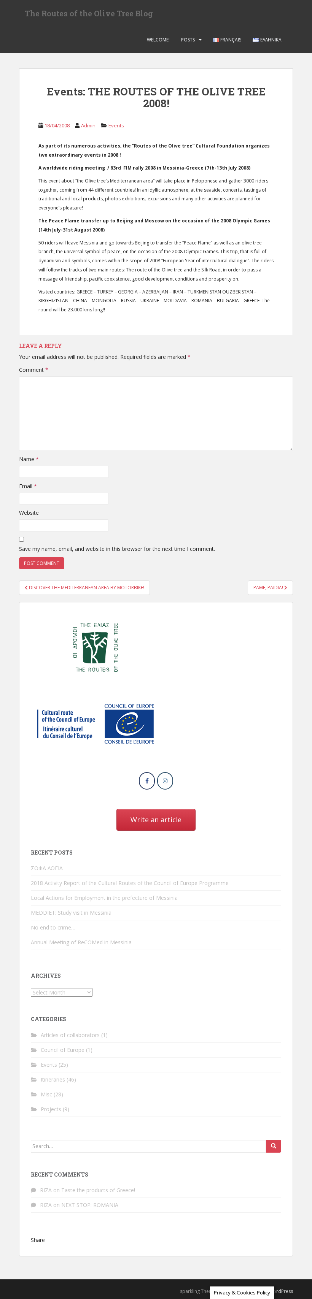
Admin (88, 125)
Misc (46, 1094)
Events (116, 125)
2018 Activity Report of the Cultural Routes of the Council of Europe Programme (130, 883)
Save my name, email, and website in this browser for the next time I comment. (117, 548)
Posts (188, 39)
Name (29, 459)
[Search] (273, 1146)
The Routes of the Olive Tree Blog (89, 13)
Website (29, 512)
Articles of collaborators (70, 1035)
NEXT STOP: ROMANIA (89, 1205)
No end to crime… (53, 927)
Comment (33, 369)
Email (28, 486)
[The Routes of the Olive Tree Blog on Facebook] (147, 781)
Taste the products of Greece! (98, 1190)
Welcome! (158, 39)
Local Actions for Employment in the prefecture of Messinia (104, 897)
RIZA (46, 1190)
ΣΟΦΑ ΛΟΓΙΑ (47, 868)
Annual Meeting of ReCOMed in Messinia (81, 942)
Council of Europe (62, 1049)
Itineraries (53, 1079)
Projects (51, 1109)
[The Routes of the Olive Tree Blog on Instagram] (165, 781)
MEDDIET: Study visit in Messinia (71, 912)
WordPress (281, 1291)
